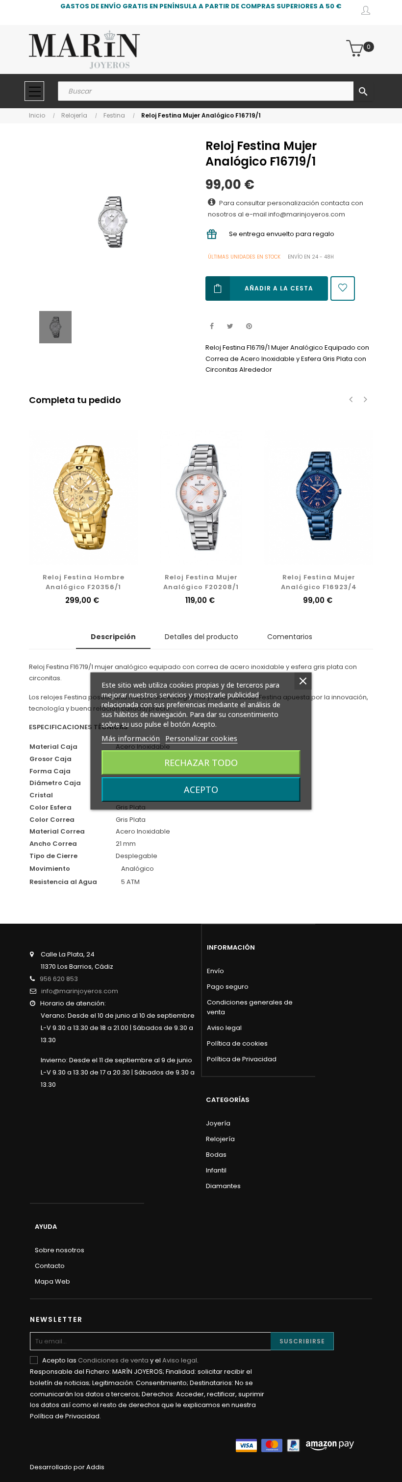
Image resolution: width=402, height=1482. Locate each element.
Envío (215, 971)
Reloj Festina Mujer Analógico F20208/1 (201, 582)
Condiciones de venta (113, 1360)
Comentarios (289, 637)
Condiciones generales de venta (250, 1007)
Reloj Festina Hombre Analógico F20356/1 (84, 582)
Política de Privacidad (241, 1059)
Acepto (201, 789)
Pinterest (249, 326)
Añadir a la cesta (279, 288)
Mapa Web (52, 1281)
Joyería (218, 1123)
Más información (130, 738)
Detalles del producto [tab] (201, 637)
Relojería (220, 1139)
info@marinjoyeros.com (79, 991)
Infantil (216, 1170)
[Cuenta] (365, 12)
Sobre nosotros (59, 1250)
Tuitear (230, 326)
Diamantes (223, 1186)
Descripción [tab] (113, 637)
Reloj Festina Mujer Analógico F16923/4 (319, 582)
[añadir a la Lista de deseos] (342, 288)
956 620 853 (59, 978)
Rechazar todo (201, 762)
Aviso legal (224, 1027)
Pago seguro (228, 986)
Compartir (211, 326)
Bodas (216, 1154)
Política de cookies (237, 1043)
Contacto (50, 1265)
